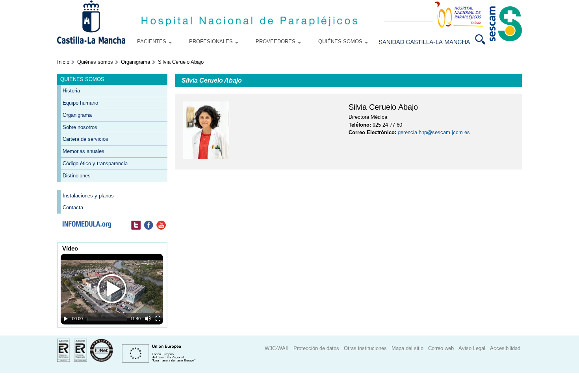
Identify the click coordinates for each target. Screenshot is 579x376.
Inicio (63, 62)
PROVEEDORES (276, 41)
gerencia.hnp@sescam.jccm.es (434, 132)
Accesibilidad (505, 348)
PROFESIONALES (211, 41)
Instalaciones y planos (88, 196)
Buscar (483, 39)
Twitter (136, 225)
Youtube (161, 225)
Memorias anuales (83, 151)
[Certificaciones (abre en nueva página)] (85, 360)
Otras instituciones (365, 348)
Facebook (148, 225)
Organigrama (135, 62)
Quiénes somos (95, 62)
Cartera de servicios (85, 139)
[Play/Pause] (66, 318)
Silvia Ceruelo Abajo (181, 62)
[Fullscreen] (158, 318)
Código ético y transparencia (95, 163)
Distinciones (77, 176)
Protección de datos (316, 348)
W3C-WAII (277, 348)
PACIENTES (152, 41)
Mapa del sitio (407, 348)
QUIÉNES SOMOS (341, 41)
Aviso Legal (471, 348)
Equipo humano (80, 103)
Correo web (441, 348)
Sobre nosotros (80, 127)
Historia (71, 91)
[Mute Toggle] (148, 318)
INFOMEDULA (87, 225)
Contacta (73, 207)
